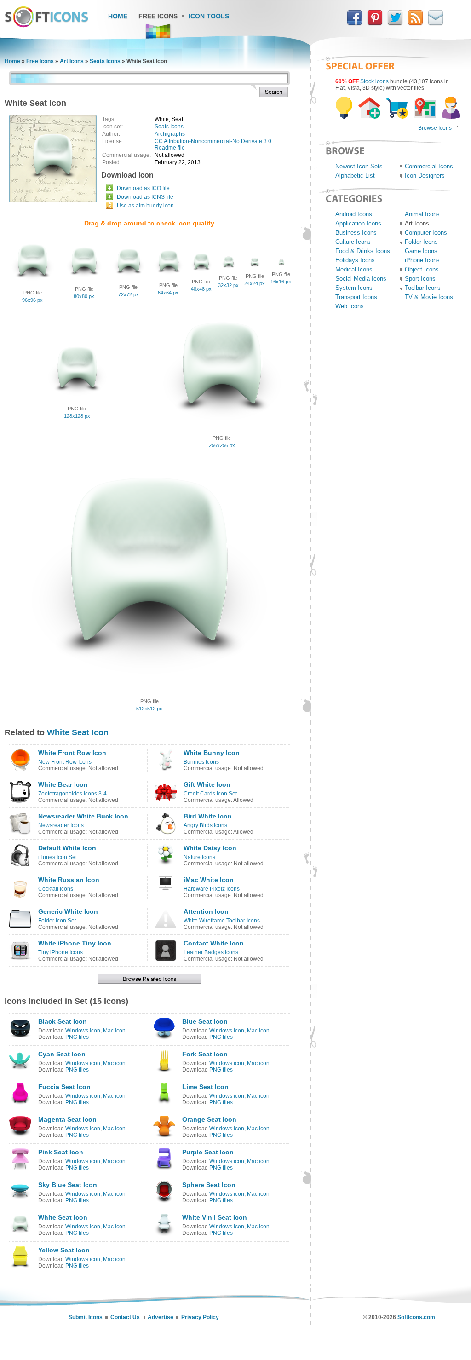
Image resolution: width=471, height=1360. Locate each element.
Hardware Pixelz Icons (212, 889)
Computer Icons (426, 232)
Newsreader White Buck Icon (83, 816)
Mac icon (114, 1030)
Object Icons (422, 269)
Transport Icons (356, 297)
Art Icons (72, 61)
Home (117, 16)
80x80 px (84, 296)
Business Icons (356, 232)
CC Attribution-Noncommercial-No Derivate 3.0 (213, 141)
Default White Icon (67, 848)
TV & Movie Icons (429, 297)
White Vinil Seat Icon (214, 1217)
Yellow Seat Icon (64, 1250)
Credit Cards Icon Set (210, 793)
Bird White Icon (208, 816)
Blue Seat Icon (205, 1021)
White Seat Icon (78, 732)
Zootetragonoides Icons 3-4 (72, 793)
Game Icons (421, 251)
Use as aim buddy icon (145, 205)
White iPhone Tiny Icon (74, 943)
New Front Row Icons (65, 762)
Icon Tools (209, 16)
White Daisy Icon (210, 848)
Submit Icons (86, 1317)
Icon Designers (425, 175)
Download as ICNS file (145, 197)
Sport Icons (420, 278)
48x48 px (201, 289)
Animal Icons (422, 214)
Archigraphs (170, 134)
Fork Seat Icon (205, 1054)
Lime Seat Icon (205, 1086)
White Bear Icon (63, 784)
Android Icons (353, 214)
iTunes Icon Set (57, 857)
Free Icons (158, 16)
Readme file (170, 147)
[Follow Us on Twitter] (395, 23)
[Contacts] (435, 23)
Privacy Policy (200, 1317)
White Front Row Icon (72, 752)
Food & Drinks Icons (362, 251)
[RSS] (415, 23)
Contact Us (125, 1317)
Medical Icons (354, 269)
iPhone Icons (422, 260)
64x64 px (168, 292)
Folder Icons (421, 241)
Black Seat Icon (62, 1021)
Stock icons (374, 81)
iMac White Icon (209, 879)
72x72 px (128, 294)
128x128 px (77, 416)
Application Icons (358, 223)
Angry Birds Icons (205, 825)
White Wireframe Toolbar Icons (222, 920)
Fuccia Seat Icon (64, 1086)
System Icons (354, 287)
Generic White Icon (68, 911)
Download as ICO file (143, 188)
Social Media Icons (360, 278)
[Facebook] (354, 23)
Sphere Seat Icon (209, 1184)
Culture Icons (353, 241)
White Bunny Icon (212, 752)
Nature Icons (199, 857)
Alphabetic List (355, 175)
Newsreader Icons (61, 825)
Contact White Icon (214, 943)
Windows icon (82, 1030)
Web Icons (349, 306)
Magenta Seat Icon (67, 1119)
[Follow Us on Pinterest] (375, 23)
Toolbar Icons (423, 287)
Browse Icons (435, 128)
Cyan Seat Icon (62, 1054)
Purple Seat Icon (208, 1152)
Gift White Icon (207, 784)
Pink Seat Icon (60, 1152)
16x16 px (280, 281)
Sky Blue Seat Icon (67, 1184)
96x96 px (32, 300)
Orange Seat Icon (209, 1119)
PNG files (77, 1037)
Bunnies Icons (201, 762)
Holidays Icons (355, 260)
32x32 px (228, 285)
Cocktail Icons (55, 889)
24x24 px (254, 283)
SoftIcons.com (416, 1317)
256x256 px (222, 445)
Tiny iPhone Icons (60, 952)
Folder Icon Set (57, 920)
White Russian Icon (68, 879)
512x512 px (149, 708)
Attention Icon (206, 911)
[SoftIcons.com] (46, 25)
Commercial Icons (429, 166)
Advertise (160, 1317)
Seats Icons (105, 61)
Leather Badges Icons (211, 952)
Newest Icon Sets (359, 166)
